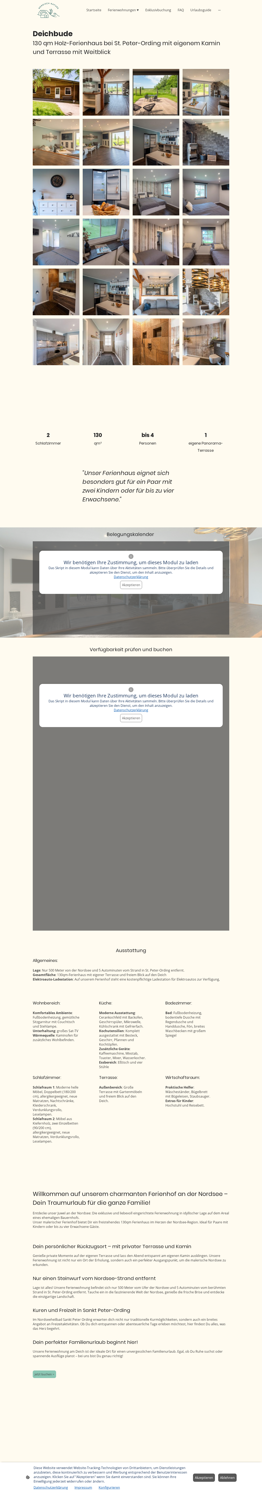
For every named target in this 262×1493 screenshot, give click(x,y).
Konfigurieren (109, 1487)
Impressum (83, 1487)
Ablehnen (227, 1477)
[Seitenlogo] (48, 10)
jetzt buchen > (44, 1374)
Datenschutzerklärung (131, 577)
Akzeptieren (131, 585)
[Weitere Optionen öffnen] (219, 10)
